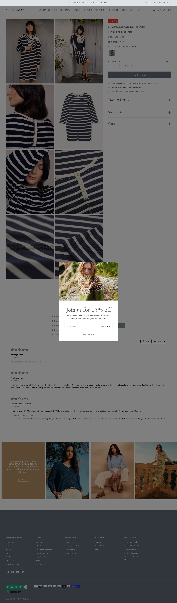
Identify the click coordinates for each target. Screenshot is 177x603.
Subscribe (105, 326)
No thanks (88, 334)
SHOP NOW (102, 3)
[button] (148, 2)
